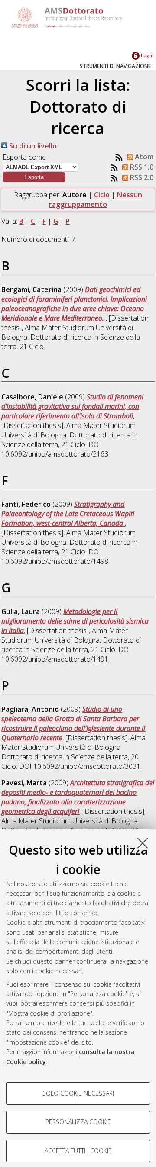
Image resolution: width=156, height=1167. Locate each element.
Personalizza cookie (78, 1122)
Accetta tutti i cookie (78, 1151)
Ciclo (102, 194)
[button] (34, 177)
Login (147, 55)
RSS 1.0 (140, 167)
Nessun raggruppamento (95, 199)
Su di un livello (32, 146)
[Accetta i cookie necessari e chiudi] (143, 843)
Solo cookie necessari (78, 1093)
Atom (143, 156)
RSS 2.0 (140, 177)
